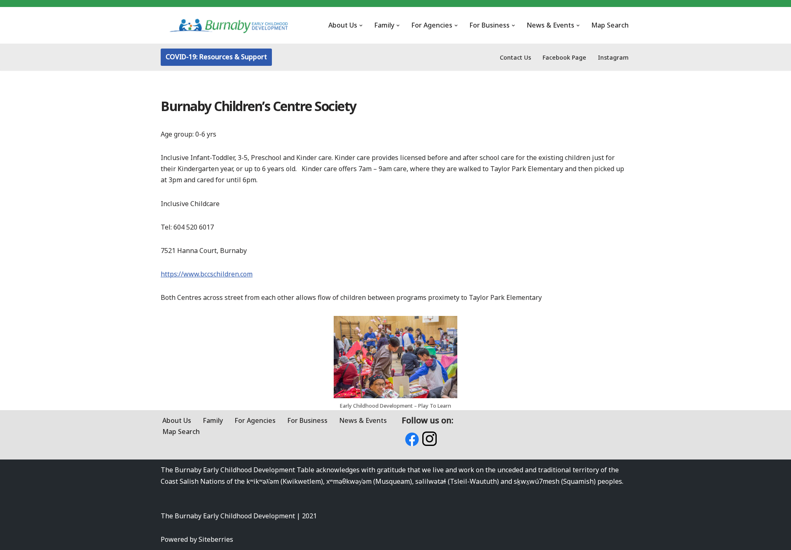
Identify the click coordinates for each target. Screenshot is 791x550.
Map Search (610, 25)
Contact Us (515, 57)
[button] (361, 25)
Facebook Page (564, 57)
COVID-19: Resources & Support (216, 56)
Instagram (613, 57)
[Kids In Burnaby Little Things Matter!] (229, 25)
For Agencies (255, 420)
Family (213, 420)
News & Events (363, 420)
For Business (307, 420)
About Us (176, 420)
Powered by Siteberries (197, 539)
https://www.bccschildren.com (207, 273)
